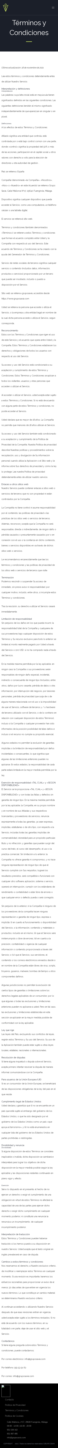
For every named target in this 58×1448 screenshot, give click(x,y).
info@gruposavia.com (16, 1437)
